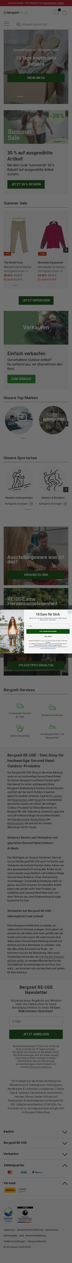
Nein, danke (48, 636)
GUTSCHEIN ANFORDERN (48, 631)
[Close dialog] (69, 612)
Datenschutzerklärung (50, 648)
